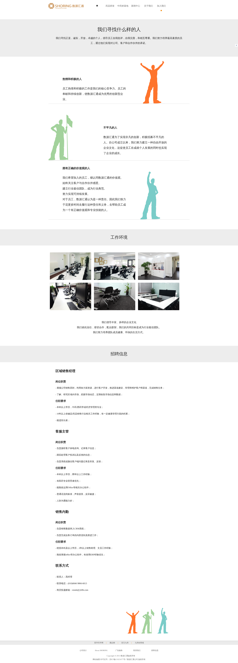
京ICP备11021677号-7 (118, 659)
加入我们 (161, 6)
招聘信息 (154, 650)
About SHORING (101, 650)
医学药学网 (98, 643)
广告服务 (119, 650)
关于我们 (148, 6)
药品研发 (110, 6)
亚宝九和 (125, 643)
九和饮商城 (139, 643)
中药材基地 (122, 6)
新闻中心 (135, 6)
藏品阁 (112, 643)
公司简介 (83, 650)
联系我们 (136, 650)
